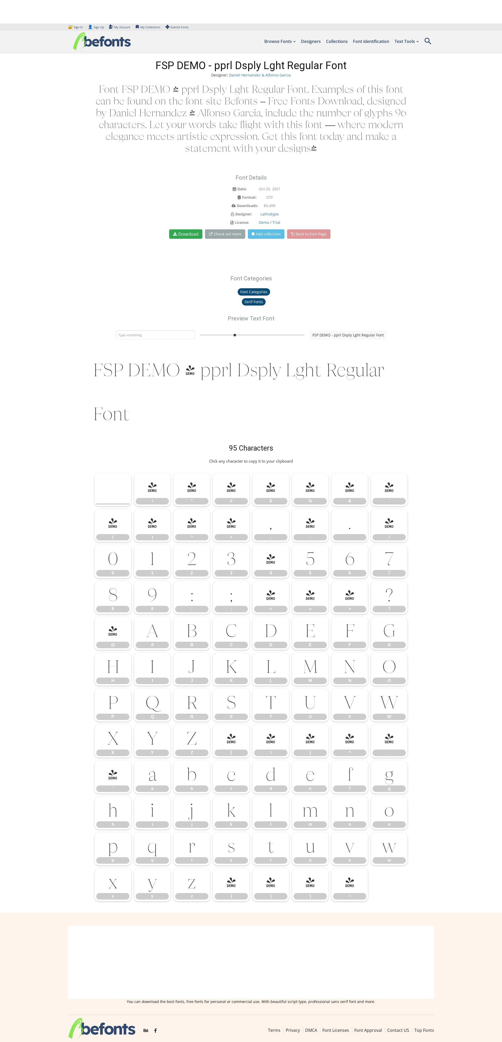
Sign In (76, 27)
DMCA (311, 1030)
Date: (242, 188)
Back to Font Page (311, 233)
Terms (274, 1030)
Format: (249, 197)
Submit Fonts (179, 27)
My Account (122, 27)
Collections (337, 41)
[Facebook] (155, 1031)
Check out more (227, 233)
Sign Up (96, 27)
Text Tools (405, 41)
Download (188, 234)
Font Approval (368, 1030)
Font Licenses (335, 1030)
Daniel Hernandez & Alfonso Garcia (260, 75)
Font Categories (253, 291)
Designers (311, 41)
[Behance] (146, 1031)
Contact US (398, 1030)
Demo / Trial (269, 222)
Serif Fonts (253, 301)
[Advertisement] (251, 962)
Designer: (243, 214)
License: (242, 222)
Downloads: (247, 205)
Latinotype (269, 214)
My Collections (150, 27)
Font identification (371, 41)
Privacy (293, 1030)
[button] (427, 42)
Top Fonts (424, 1030)
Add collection (268, 233)
